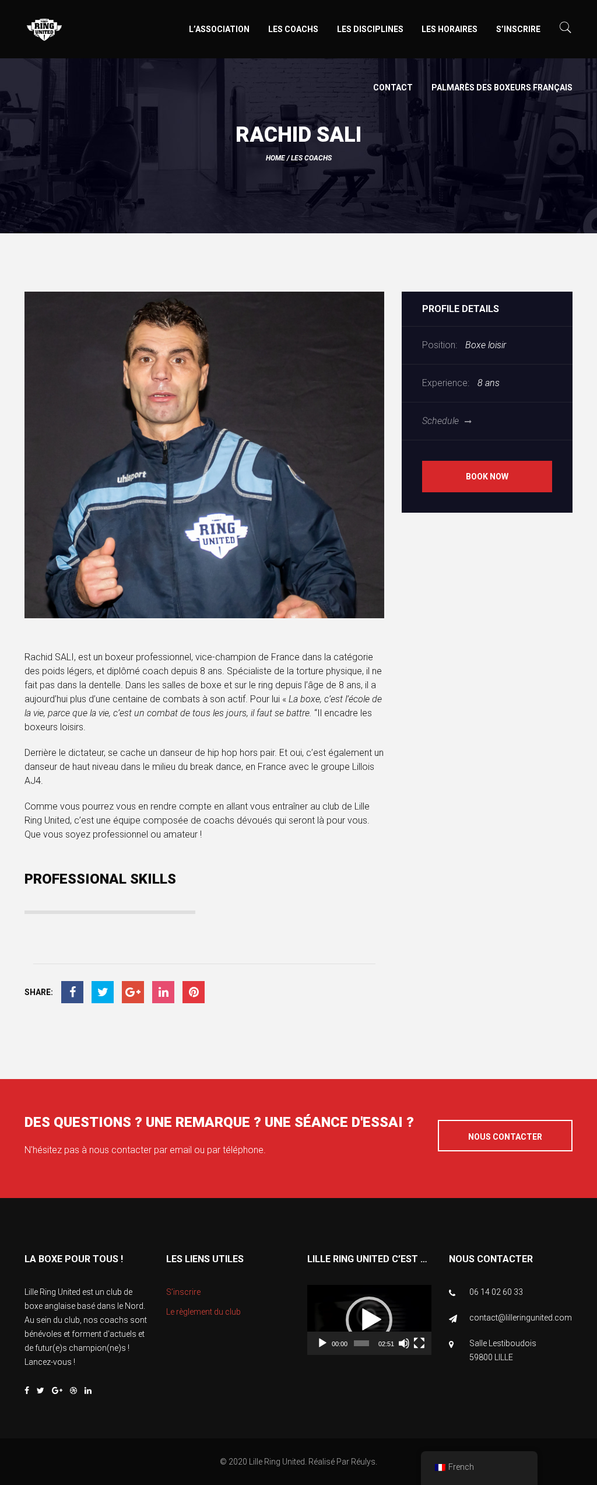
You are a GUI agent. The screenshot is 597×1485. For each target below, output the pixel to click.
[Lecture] (322, 1343)
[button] (369, 1320)
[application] (369, 1320)
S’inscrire (518, 29)
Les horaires (449, 29)
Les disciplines (370, 29)
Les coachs (293, 29)
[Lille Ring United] (90, 30)
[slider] (361, 1343)
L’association (219, 29)
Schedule (440, 420)
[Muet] (404, 1343)
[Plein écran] (419, 1343)
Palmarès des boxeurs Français (502, 87)
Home (275, 158)
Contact (393, 87)
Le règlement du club (203, 1311)
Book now (487, 476)
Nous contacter (505, 1136)
